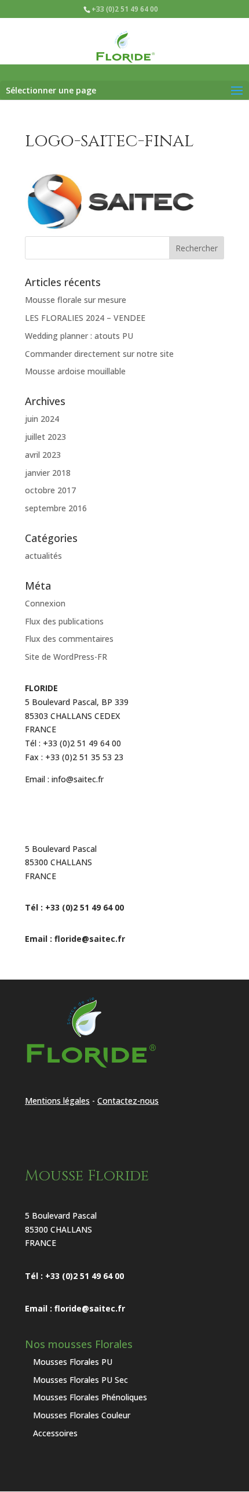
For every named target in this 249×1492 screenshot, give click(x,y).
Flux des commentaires (69, 638)
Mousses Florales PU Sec (80, 1379)
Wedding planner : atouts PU (79, 335)
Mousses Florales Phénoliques (90, 1397)
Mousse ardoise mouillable (75, 371)
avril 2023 (43, 454)
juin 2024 (42, 418)
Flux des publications (64, 621)
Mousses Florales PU (72, 1361)
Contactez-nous (128, 1100)
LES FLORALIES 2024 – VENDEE (85, 317)
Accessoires (55, 1433)
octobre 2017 (50, 490)
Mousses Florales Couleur (81, 1415)
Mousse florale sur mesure (75, 299)
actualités (43, 555)
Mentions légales (57, 1100)
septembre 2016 (56, 508)
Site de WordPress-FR (66, 656)
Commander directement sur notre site (99, 353)
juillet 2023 (45, 436)
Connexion (45, 603)
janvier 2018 (48, 472)
